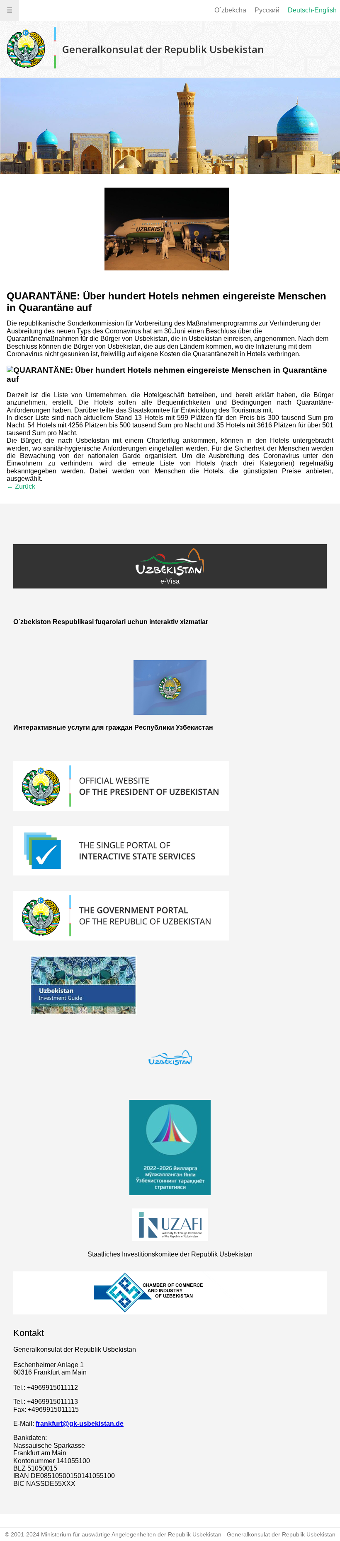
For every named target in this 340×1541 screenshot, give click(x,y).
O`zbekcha (230, 10)
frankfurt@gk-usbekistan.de (80, 1423)
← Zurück (21, 486)
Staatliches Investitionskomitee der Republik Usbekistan (170, 1254)
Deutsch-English (312, 10)
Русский (267, 10)
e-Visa (170, 581)
